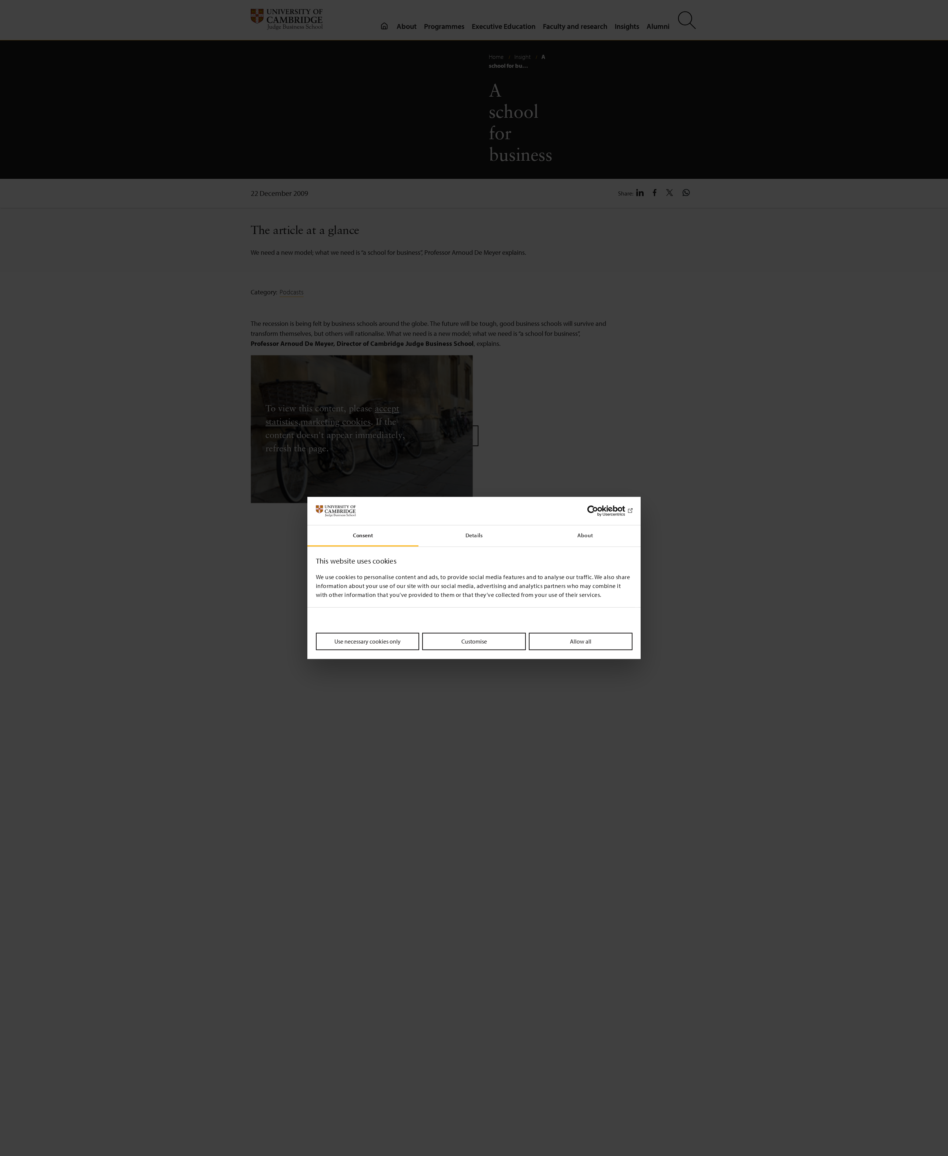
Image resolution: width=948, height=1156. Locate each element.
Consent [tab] (363, 535)
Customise (474, 641)
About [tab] (585, 535)
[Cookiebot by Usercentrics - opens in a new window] (600, 511)
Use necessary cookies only (367, 641)
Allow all (580, 641)
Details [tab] (474, 535)
